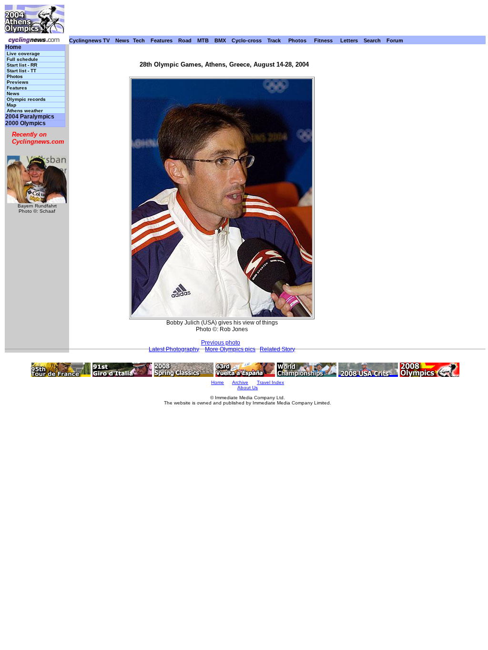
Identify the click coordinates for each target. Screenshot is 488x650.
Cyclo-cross (247, 40)
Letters (349, 40)
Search (372, 40)
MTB (203, 40)
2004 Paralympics (29, 117)
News (122, 40)
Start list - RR (22, 65)
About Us (247, 387)
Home (13, 47)
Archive (240, 382)
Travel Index (270, 382)
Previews (18, 82)
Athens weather (25, 110)
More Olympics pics (230, 349)
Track (274, 40)
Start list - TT (21, 70)
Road (185, 40)
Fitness (323, 40)
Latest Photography (174, 349)
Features (162, 40)
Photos (297, 40)
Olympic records (26, 99)
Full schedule (22, 59)
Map (11, 105)
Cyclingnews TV (89, 40)
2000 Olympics (25, 123)
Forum (394, 40)
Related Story (277, 349)
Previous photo (220, 342)
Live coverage (23, 53)
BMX (220, 40)
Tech (139, 40)
